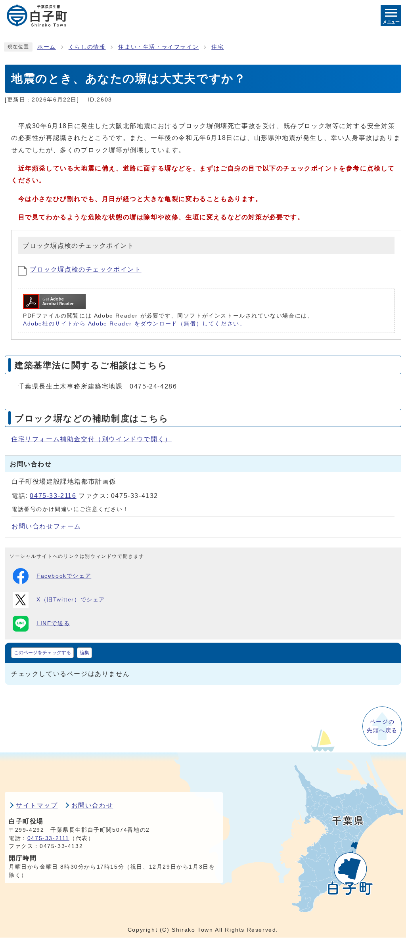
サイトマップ (37, 805)
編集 (84, 652)
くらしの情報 (87, 47)
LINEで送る (53, 623)
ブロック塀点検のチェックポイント (86, 269)
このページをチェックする (42, 652)
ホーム (46, 47)
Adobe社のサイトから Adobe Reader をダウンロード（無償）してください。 (134, 324)
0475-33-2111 (48, 838)
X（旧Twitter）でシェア (70, 600)
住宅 (217, 47)
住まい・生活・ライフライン (158, 47)
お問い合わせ (92, 805)
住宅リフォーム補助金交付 (91, 439)
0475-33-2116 (53, 495)
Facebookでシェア (63, 576)
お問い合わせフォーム (46, 526)
